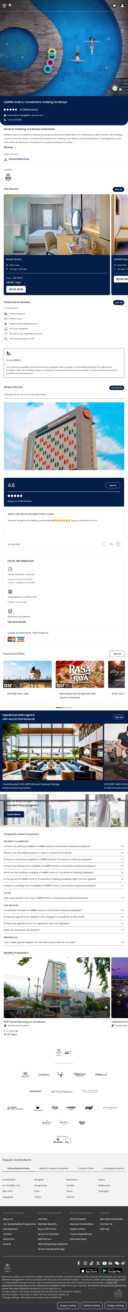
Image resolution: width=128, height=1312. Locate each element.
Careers (7, 1234)
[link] (7, 1268)
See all (117, 653)
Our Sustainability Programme (19, 1224)
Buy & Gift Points (47, 1229)
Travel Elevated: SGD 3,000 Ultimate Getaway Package (31, 784)
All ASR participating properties (16, 787)
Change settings (115, 1305)
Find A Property (78, 1219)
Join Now (42, 1219)
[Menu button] (4, 5)
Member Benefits (47, 1224)
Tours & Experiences (81, 1234)
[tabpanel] (64, 1188)
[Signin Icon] (122, 5)
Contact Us (106, 1224)
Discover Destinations (82, 1224)
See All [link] (118, 302)
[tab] (59, 707)
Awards (7, 1244)
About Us (8, 1219)
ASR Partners (45, 1239)
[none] (20, 1219)
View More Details (17, 621)
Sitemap (104, 1229)
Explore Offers (77, 1229)
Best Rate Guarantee (111, 1219)
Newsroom (9, 1239)
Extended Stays (78, 1239)
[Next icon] (118, 544)
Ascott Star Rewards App (51, 1249)
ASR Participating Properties (53, 1244)
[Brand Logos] (25, 1074)
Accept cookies (68, 1305)
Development (10, 1229)
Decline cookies (92, 1305)
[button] (122, 846)
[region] (66, 244)
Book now (16, 289)
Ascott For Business (48, 1234)
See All (118, 189)
